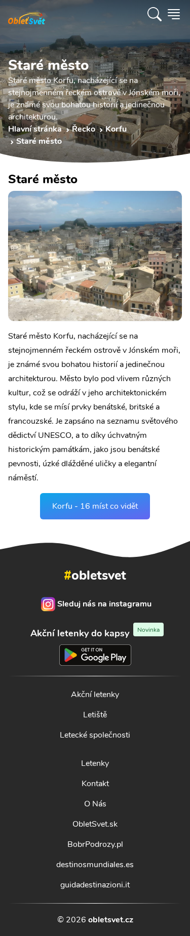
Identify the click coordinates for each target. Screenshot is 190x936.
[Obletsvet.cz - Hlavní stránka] (26, 14)
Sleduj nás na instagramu (104, 603)
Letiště (95, 714)
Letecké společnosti (95, 735)
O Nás (95, 803)
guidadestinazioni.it (95, 884)
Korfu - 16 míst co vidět (95, 506)
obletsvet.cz (110, 919)
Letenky (95, 763)
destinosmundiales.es (95, 864)
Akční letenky (95, 694)
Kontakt (95, 783)
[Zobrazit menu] (174, 14)
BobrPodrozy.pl (95, 844)
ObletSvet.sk (95, 824)
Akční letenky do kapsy (95, 633)
